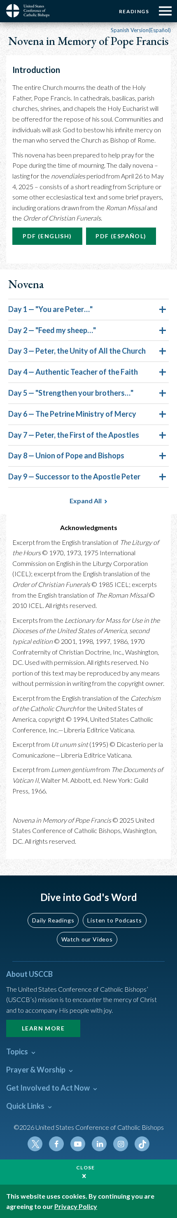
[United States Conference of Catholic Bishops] (31, 10)
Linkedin (99, 1143)
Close (85, 1167)
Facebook (56, 1143)
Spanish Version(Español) (141, 30)
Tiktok (142, 1143)
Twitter (35, 1143)
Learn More (43, 1028)
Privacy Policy (75, 1206)
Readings (134, 11)
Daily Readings (53, 920)
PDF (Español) (120, 235)
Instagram (120, 1143)
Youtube (77, 1143)
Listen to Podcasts (114, 920)
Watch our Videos (87, 939)
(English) (47, 235)
